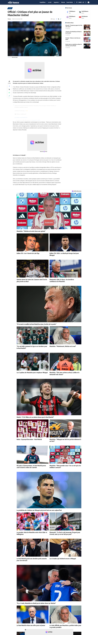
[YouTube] (80, 2)
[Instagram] (82, 2)
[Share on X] (58, 19)
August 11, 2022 (36, 120)
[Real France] (16, 2)
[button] (74, 2)
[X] (78, 2)
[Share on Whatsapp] (9, 92)
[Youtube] (84, 17)
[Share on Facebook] (56, 19)
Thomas (9, 19)
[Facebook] (76, 2)
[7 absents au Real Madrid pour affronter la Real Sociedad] (87, 33)
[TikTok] (83, 2)
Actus (10, 8)
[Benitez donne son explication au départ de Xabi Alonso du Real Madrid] (87, 46)
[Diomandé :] (87, 27)
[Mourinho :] (87, 39)
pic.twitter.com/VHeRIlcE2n (21, 117)
